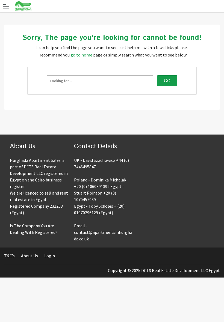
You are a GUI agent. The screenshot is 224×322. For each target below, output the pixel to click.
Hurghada (218, 6)
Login (49, 255)
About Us (29, 255)
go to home (81, 55)
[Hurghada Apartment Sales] (107, 6)
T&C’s (9, 255)
